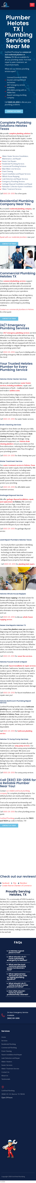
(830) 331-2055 (14, 102)
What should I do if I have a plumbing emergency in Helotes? (17, 1171)
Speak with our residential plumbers (13, 237)
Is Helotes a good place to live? (16, 1164)
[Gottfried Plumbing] (5, 4)
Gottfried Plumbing (7, 818)
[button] (18, 1164)
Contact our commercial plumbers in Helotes (17, 310)
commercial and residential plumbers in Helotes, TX (18, 54)
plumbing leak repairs (27, 564)
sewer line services (25, 656)
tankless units (15, 391)
